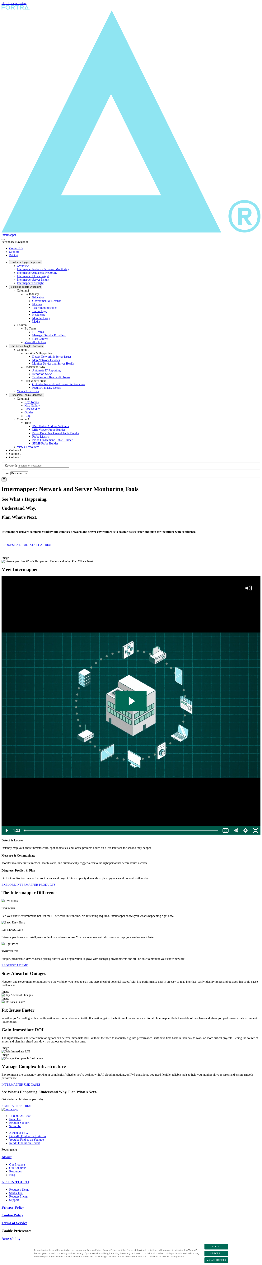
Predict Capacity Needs (46, 387)
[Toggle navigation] (3, 239)
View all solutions (35, 342)
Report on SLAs (42, 373)
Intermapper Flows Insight (33, 276)
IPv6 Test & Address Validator (50, 426)
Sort (7, 473)
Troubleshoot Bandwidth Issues (51, 377)
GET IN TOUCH (15, 1182)
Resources (26, 394)
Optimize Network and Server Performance (58, 384)
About (7, 1157)
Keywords (11, 465)
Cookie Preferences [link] (16, 1231)
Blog (27, 415)
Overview (23, 265)
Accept (216, 1246)
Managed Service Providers (49, 335)
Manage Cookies (216, 1260)
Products (25, 262)
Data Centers (40, 338)
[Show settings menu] (245, 830)
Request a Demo (19, 1189)
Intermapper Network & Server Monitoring (43, 269)
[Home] (10, 1109)
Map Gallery (32, 405)
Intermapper (9, 235)
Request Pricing (18, 1196)
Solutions (26, 286)
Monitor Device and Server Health (53, 363)
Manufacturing (41, 318)
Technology (39, 311)
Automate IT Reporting (46, 370)
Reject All (216, 1253)
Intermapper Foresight (30, 283)
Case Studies (32, 409)
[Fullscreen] (255, 830)
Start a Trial (16, 1193)
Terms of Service (135, 1250)
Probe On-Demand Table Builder (52, 440)
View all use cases (28, 391)
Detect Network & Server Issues (51, 356)
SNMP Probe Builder (45, 443)
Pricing (13, 255)
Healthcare (38, 314)
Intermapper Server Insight (33, 279)
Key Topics (32, 402)
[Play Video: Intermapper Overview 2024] (131, 701)
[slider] (121, 830)
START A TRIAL (41, 544)
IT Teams (38, 332)
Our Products (17, 1164)
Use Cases (27, 346)
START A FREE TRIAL (17, 1105)
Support (14, 251)
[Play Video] (7, 830)
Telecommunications (44, 307)
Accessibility (11, 1239)
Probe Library (40, 436)
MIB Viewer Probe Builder (48, 429)
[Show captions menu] (226, 830)
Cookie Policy (109, 1250)
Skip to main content (14, 3)
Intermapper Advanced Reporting (37, 272)
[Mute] (236, 830)
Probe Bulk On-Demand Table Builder (55, 433)
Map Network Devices (46, 360)
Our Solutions (17, 1168)
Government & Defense (46, 300)
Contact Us (16, 248)
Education (38, 297)
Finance (37, 304)
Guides (29, 412)
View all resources (28, 447)
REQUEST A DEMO (15, 544)
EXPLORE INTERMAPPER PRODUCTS (28, 884)
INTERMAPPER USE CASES (21, 1084)
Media (36, 321)
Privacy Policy (94, 1250)
